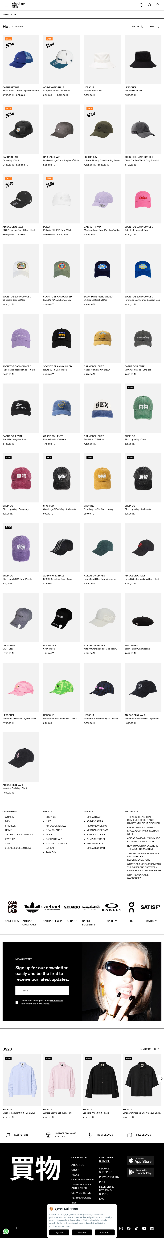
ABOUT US (77, 1164)
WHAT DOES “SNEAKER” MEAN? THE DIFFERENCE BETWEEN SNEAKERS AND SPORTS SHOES (144, 867)
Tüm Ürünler (147, 1049)
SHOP (74, 1169)
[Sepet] (157, 5)
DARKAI (50, 848)
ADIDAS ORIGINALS (56, 825)
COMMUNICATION (82, 1179)
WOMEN (9, 817)
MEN (7, 821)
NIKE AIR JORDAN (95, 848)
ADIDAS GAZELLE (95, 834)
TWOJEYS (51, 852)
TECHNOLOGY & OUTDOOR (19, 834)
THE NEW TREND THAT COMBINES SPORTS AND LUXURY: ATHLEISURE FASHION (143, 820)
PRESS (75, 1174)
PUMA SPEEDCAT (95, 839)
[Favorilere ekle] (35, 38)
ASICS (49, 834)
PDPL (102, 1181)
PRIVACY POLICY (109, 1176)
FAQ (101, 1198)
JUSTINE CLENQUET (56, 843)
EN (18, 1228)
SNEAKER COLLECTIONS (18, 848)
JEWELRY (10, 839)
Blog (74, 1202)
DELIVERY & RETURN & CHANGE (106, 1190)
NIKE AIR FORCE (95, 843)
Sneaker (10, 825)
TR (11, 1228)
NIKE (48, 821)
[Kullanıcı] (149, 5)
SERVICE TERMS (81, 1192)
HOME (8, 830)
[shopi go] (18, 5)
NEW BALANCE (54, 830)
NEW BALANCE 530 (96, 825)
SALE (8, 843)
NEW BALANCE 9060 (97, 830)
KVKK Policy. (43, 1004)
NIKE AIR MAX (93, 817)
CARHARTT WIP (54, 839)
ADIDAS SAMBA (94, 821)
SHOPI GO (51, 817)
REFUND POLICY (81, 1197)
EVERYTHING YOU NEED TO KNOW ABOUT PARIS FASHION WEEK (143, 830)
